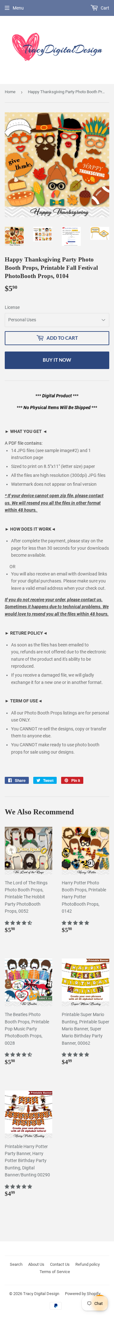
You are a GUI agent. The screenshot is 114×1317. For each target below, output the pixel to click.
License (12, 307)
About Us (36, 1264)
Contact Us (60, 1264)
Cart (104, 7)
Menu (18, 7)
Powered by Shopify (82, 1293)
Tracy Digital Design (41, 1293)
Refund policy (87, 1264)
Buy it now (57, 360)
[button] (19, 922)
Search (16, 1264)
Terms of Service (55, 1271)
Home (10, 91)
